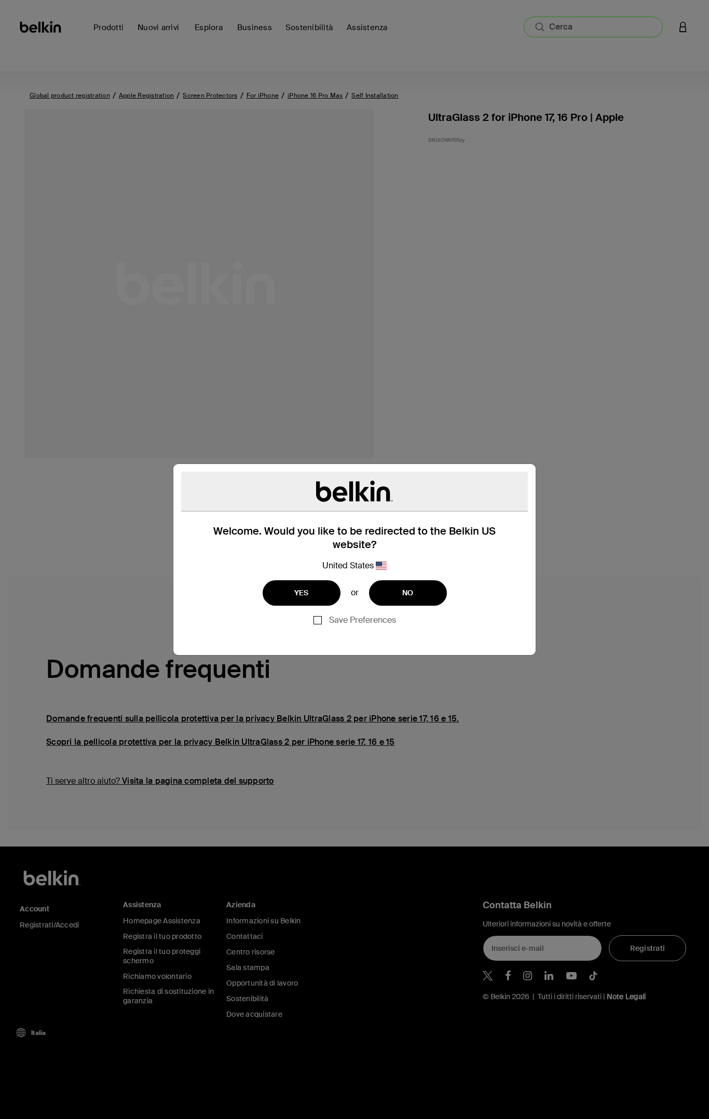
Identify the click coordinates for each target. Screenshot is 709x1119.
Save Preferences (362, 620)
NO (408, 592)
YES (301, 592)
